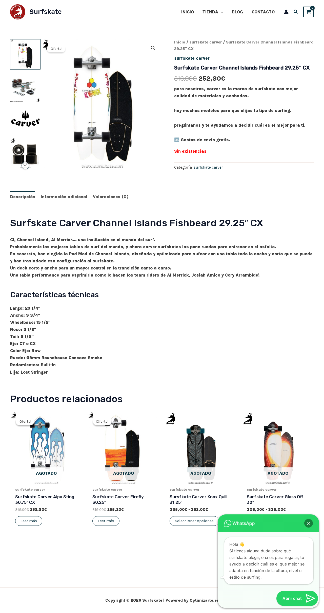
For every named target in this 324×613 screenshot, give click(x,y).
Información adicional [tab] (64, 196)
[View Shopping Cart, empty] (308, 12)
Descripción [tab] (22, 196)
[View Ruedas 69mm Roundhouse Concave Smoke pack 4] (25, 153)
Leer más (29, 520)
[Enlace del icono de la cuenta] (286, 12)
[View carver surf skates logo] (25, 120)
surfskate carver (205, 42)
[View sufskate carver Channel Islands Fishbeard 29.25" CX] (25, 54)
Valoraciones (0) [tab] (111, 196)
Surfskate (46, 12)
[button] (220, 12)
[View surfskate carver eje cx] (25, 87)
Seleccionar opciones (194, 520)
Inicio (179, 42)
